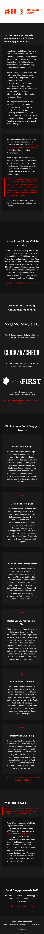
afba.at (9, 834)
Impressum (22, 929)
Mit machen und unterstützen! (22, 906)
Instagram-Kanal (26, 834)
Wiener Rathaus (13, 147)
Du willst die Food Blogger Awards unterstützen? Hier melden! (22, 402)
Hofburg (34, 145)
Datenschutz (36, 924)
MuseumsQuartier (30, 147)
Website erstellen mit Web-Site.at (15, 924)
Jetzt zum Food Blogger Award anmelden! (22, 283)
